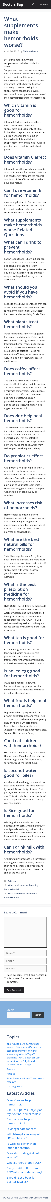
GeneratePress (40, 1197)
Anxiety (11, 1069)
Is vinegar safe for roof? (22, 1129)
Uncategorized (15, 1086)
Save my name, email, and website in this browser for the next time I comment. (27, 978)
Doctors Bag (13, 4)
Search (10, 1009)
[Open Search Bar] (33, 4)
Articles (12, 881)
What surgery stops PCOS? (24, 1162)
